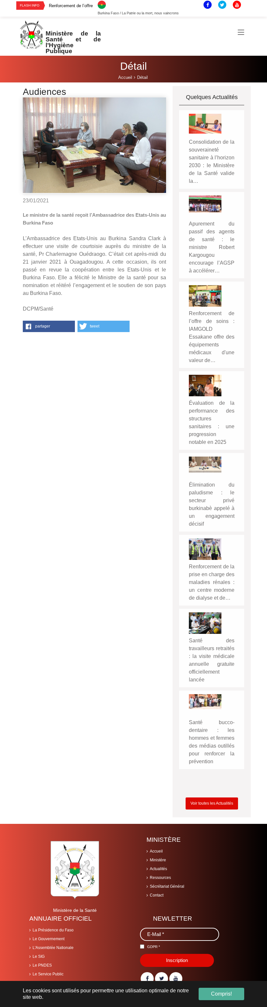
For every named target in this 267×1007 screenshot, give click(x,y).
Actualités (158, 869)
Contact (156, 895)
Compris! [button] (221, 994)
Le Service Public (48, 974)
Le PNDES (42, 965)
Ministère (158, 860)
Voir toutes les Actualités (211, 803)
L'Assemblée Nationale (53, 947)
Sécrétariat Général (167, 886)
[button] (49, 326)
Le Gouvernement (48, 939)
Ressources (160, 877)
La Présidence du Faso (53, 930)
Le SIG (39, 956)
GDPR (153, 947)
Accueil (156, 851)
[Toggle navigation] (241, 33)
